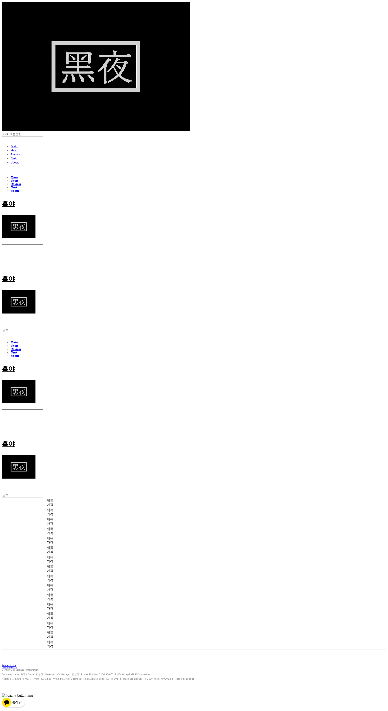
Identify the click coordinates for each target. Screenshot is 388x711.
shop (14, 150)
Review (15, 154)
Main (14, 146)
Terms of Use (9, 665)
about (15, 162)
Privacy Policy (9, 667)
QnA (14, 158)
